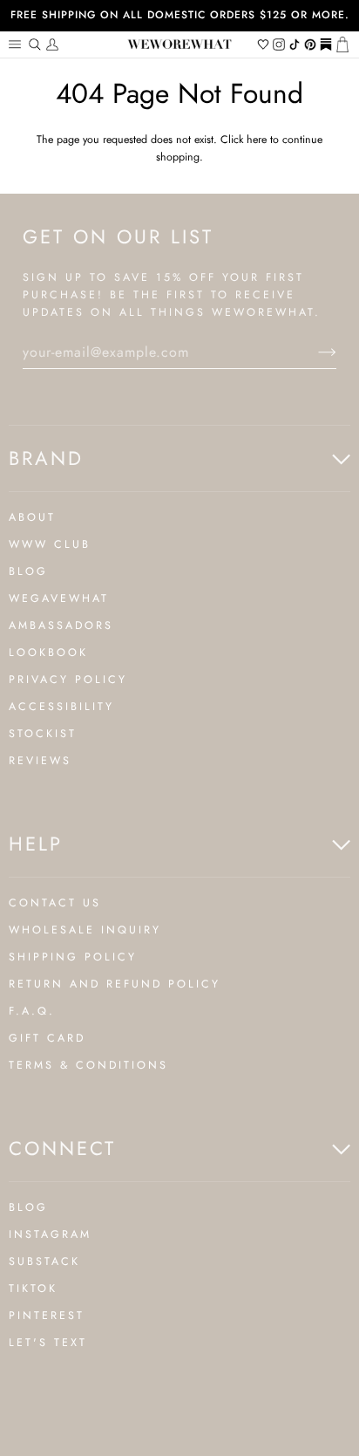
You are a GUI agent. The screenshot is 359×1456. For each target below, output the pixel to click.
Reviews (40, 761)
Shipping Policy (73, 957)
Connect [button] (62, 1148)
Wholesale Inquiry (85, 930)
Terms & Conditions (88, 1065)
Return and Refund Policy (114, 984)
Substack (44, 1261)
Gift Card (47, 1038)
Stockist (43, 734)
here (257, 139)
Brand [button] (46, 458)
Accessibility (61, 706)
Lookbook (48, 652)
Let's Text (48, 1342)
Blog (28, 571)
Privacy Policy (68, 679)
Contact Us (55, 903)
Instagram (50, 1234)
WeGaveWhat (59, 598)
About (32, 517)
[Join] (313, 352)
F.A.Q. (32, 1011)
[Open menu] (17, 44)
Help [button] (36, 844)
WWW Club (50, 544)
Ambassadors (61, 625)
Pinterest (47, 1315)
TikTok (33, 1288)
